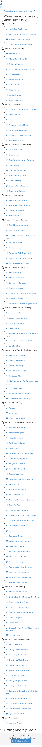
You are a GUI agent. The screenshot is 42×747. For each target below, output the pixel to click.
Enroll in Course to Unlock (21, 741)
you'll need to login (29, 738)
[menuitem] (1, 5)
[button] (1, 2)
